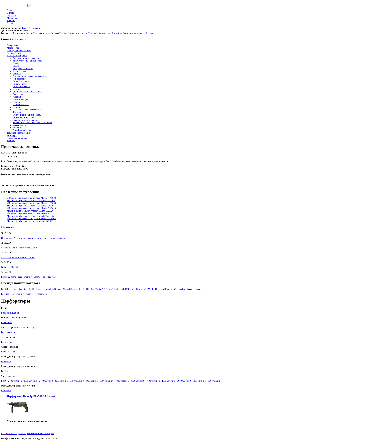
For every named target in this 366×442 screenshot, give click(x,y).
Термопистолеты (21, 104)
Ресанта (191, 289)
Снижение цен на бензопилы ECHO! (19, 247)
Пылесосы (18, 94)
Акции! (10, 23)
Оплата (10, 13)
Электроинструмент (78, 33)
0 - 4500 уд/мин (135, 381)
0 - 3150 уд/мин (74, 381)
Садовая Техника (59, 33)
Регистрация (35, 28)
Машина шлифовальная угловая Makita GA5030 (30, 205)
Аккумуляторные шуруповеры (27, 61)
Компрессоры (19, 71)
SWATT (102, 289)
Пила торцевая (20, 84)
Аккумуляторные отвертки (26, 58)
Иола (166, 289)
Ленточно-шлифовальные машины (30, 76)
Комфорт (182, 289)
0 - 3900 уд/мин (104, 381)
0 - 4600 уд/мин (150, 381)
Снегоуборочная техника (38, 33)
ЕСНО (155, 289)
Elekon (38, 289)
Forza (44, 289)
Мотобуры (117, 33)
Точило (16, 107)
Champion (22, 289)
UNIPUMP (125, 289)
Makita (50, 289)
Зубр (161, 289)
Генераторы (7, 33)
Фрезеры (17, 112)
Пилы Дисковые (21, 81)
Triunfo (115, 289)
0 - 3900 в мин (89, 381)
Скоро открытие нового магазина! (18, 257)
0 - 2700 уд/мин (43, 381)
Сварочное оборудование (25, 120)
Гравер (16, 63)
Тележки (149, 33)
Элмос (198, 289)
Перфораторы (19, 79)
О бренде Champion (10, 267)
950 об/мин (10, 332)
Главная (11, 10)
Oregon (73, 289)
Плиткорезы (18, 89)
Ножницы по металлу (23, 117)
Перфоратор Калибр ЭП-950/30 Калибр (31, 396)
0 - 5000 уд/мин (181, 381)
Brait (15, 289)
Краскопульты (19, 125)
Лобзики (17, 73)
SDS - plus (10, 351)
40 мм (8, 361)
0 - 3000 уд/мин (59, 381)
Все (3, 313)
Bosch (9, 289)
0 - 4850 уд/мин (166, 381)
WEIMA (148, 289)
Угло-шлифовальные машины (27, 109)
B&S (3, 289)
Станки (16, 102)
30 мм (8, 390)
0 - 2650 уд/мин (28, 381)
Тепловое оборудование (100, 33)
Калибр (173, 289)
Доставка (11, 15)
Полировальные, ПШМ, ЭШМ (27, 91)
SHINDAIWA (91, 289)
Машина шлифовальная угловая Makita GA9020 (30, 211)
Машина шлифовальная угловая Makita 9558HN (30, 221)
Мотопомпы (19, 33)
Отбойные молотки (22, 130)
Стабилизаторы (20, 99)
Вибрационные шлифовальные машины (32, 122)
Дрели (16, 66)
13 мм (8, 371)
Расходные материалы (134, 33)
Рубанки (17, 97)
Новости (11, 20)
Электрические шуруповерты (27, 115)
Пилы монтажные (21, 86)
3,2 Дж (8, 342)
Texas (109, 289)
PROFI (81, 289)
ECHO (31, 289)
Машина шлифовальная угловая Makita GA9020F (31, 200)
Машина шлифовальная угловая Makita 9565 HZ (30, 216)
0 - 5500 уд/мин (212, 381)
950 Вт (8, 322)
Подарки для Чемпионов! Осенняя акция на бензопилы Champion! (33, 238)
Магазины (12, 18)
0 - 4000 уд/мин (119, 381)
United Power (137, 289)
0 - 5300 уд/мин (197, 381)
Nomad (66, 289)
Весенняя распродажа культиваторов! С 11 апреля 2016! (28, 277)
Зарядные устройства (23, 68)
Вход (24, 28)
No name (58, 289)
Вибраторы (18, 127)
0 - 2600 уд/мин (12, 381)
